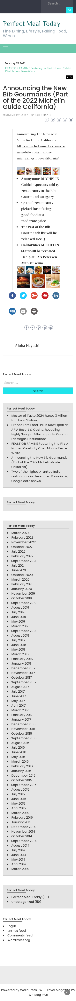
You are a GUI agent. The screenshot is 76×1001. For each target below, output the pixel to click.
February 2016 (22, 766)
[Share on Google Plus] (34, 298)
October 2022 (22, 547)
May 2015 (18, 803)
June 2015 (18, 799)
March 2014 (20, 869)
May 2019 (18, 621)
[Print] (34, 313)
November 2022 (23, 542)
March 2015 (20, 813)
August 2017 (20, 687)
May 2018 (18, 649)
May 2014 (18, 859)
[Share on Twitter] (23, 298)
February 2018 (22, 659)
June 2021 (18, 570)
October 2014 (21, 836)
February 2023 (22, 537)
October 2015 (21, 780)
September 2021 (23, 561)
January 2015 (21, 822)
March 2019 (19, 626)
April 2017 (18, 705)
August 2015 (20, 789)
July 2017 (18, 691)
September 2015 (23, 785)
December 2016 (23, 724)
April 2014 (18, 864)
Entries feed (16, 930)
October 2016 (21, 733)
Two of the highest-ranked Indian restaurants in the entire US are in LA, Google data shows (39, 476)
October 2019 (21, 598)
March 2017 (20, 710)
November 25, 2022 (16, 115)
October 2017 (21, 677)
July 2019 (18, 612)
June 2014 (18, 855)
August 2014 (20, 845)
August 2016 (20, 743)
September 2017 (23, 682)
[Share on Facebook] (12, 298)
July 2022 (18, 551)
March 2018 (20, 654)
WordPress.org (18, 940)
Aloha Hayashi (27, 345)
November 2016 (23, 729)
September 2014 (24, 841)
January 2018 (21, 663)
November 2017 (23, 673)
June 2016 (18, 752)
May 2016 (18, 757)
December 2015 (23, 775)
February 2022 (22, 556)
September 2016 (23, 738)
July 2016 (18, 747)
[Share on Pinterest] (45, 298)
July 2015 (18, 794)
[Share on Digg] (12, 313)
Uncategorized (40, 115)
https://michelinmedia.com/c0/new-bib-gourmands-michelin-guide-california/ (41, 152)
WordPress (28, 990)
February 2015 (22, 817)
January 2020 (21, 589)
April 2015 (18, 808)
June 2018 (18, 645)
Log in (11, 926)
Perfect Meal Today (31, 23)
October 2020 (22, 575)
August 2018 (20, 635)
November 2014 (23, 831)
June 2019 (18, 617)
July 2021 (18, 565)
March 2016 (20, 761)
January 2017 (21, 719)
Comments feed (20, 935)
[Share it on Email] (23, 313)
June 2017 (18, 696)
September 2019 (23, 603)
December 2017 (23, 668)
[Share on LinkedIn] (55, 298)
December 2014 (23, 827)
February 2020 (22, 584)
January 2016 (21, 771)
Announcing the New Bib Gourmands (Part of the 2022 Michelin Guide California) (39, 462)
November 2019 (23, 593)
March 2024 (20, 533)
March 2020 (20, 579)
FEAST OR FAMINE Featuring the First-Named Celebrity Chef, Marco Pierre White (39, 69)
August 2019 (20, 607)
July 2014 (18, 850)
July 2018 (18, 640)
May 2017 (18, 701)
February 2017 (22, 715)
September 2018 (23, 631)
